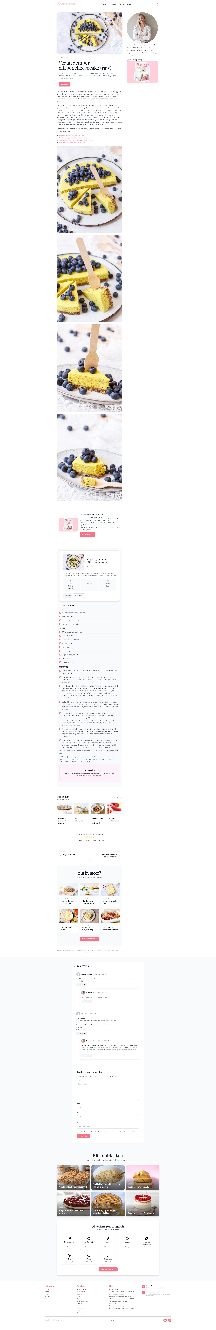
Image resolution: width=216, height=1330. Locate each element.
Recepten (104, 4)
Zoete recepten (81, 1291)
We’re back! (112, 1303)
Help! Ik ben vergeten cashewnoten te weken (121, 1308)
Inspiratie (113, 4)
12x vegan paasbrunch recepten (118, 1301)
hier (99, 751)
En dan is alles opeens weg (116, 1306)
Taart (78, 1306)
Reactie (79, 1080)
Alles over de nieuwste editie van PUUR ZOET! (121, 1299)
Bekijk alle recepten (107, 1269)
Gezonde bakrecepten (83, 1301)
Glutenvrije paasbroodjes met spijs (71, 135)
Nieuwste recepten (82, 1289)
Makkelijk (79, 1303)
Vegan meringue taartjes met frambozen (74, 138)
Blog (46, 1299)
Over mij (121, 4)
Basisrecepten (81, 1313)
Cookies (113, 1320)
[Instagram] (169, 1320)
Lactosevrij (80, 1294)
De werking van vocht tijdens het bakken (120, 1296)
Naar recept (64, 84)
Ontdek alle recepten (88, 939)
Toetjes (79, 1310)
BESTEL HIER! (86, 534)
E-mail (79, 1113)
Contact (128, 4)
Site (78, 1122)
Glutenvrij (79, 1296)
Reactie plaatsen (83, 1136)
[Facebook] (165, 1320)
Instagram (87, 776)
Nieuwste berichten (114, 1289)
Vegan (78, 1299)
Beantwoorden (82, 985)
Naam (79, 1103)
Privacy (46, 1294)
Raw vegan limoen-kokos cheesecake (72, 143)
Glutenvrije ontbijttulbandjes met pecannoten (75, 140)
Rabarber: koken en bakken (116, 1294)
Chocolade (80, 1308)
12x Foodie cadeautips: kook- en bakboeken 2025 (123, 1291)
